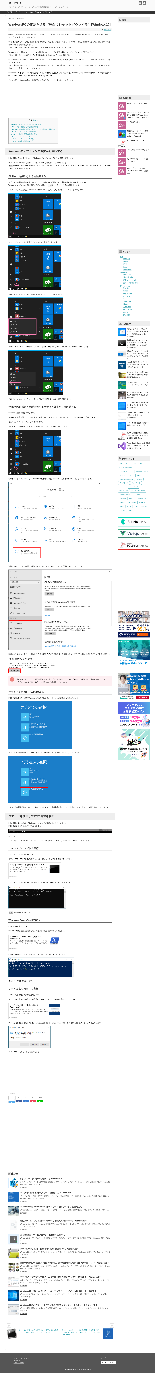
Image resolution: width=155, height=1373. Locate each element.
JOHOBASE (17, 3)
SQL (127, 463)
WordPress (127, 270)
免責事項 (17, 1360)
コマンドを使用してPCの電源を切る (23, 134)
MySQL (126, 288)
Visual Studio (128, 277)
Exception (122, 487)
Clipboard (145, 506)
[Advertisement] (60, 99)
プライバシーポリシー (22, 1358)
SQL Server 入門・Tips (135, 140)
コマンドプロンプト (130, 283)
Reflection (122, 498)
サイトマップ (47, 12)
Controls (139, 479)
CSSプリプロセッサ (138, 491)
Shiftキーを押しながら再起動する (25, 127)
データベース (23, 12)
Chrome (142, 502)
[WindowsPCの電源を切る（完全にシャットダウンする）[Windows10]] (26, 1101)
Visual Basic (128, 309)
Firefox (121, 506)
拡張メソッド (123, 491)
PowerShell (127, 274)
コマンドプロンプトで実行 (23, 136)
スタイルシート (137, 463)
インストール (123, 483)
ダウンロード (135, 483)
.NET (121, 463)
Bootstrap (126, 259)
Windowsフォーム (142, 471)
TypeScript (127, 307)
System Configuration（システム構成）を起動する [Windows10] (138, 415)
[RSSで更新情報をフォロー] (144, 3)
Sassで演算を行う (133, 122)
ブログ (136, 506)
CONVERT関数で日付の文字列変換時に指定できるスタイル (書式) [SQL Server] (137, 435)
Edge (129, 506)
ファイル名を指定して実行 (23, 141)
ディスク (122, 510)
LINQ (130, 510)
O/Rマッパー (132, 502)
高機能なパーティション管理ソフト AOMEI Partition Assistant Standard (137, 133)
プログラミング (11, 12)
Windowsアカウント (126, 494)
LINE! (40, 1098)
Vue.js (125, 312)
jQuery (125, 304)
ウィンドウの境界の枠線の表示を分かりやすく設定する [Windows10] (137, 405)
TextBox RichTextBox (126, 479)
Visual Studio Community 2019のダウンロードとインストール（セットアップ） (138, 445)
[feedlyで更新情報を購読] (140, 3)
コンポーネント (141, 498)
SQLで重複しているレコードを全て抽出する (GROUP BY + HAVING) (138, 395)
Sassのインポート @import (137, 103)
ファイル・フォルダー (126, 475)
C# (124, 298)
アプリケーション (130, 280)
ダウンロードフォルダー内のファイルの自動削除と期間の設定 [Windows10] (137, 374)
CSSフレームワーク (126, 467)
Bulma (125, 261)
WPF (131, 498)
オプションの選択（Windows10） (25, 131)
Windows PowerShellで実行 (23, 139)
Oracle (125, 291)
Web (31, 12)
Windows (38, 12)
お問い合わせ (19, 1363)
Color (138, 494)
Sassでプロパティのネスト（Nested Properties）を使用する (137, 170)
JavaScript (127, 301)
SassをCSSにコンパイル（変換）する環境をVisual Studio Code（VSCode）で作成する (138, 115)
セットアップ (133, 487)
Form (139, 475)
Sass (125, 267)
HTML (125, 264)
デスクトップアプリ (126, 471)
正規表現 (126, 315)
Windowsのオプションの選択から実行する (25, 124)
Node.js (122, 502)
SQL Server (127, 294)
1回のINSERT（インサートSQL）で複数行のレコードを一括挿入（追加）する (137, 364)
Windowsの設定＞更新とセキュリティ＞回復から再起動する (34, 129)
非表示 (35, 120)
